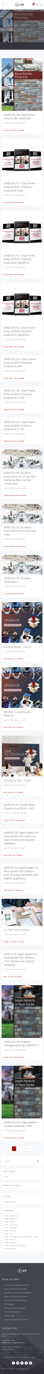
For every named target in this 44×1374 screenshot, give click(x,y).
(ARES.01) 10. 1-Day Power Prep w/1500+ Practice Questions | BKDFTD (19, 259)
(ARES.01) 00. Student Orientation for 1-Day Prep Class (20, 531)
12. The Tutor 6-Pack (16, 929)
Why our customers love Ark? (15, 1297)
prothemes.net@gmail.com (13, 1343)
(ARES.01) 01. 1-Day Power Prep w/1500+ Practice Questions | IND (19, 187)
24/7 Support (9, 1304)
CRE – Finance (10, 1231)
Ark (3, 30)
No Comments (20, 130)
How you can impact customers (16, 1285)
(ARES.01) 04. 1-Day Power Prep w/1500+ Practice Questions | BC (20, 363)
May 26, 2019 (13, 1057)
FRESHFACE (16, 1357)
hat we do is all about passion (15, 1300)
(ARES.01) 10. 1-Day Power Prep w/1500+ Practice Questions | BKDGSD (19, 331)
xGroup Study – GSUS (17, 780)
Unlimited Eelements (12, 1312)
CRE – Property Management (16, 1246)
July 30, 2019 (13, 942)
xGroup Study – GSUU (17, 646)
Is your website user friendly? (15, 1289)
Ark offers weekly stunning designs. (18, 1293)
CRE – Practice (10, 1240)
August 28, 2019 (14, 495)
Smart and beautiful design (14, 1308)
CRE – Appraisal (10, 1219)
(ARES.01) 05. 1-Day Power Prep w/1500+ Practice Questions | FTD (20, 425)
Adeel (5, 593)
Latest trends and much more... (16, 1320)
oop (6, 1177)
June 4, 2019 (10, 977)
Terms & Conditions (8, 1369)
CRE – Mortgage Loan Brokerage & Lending (21, 1237)
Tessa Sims (6, 130)
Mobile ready (9, 1316)
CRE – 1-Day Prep (11, 1216)
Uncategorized (10, 1249)
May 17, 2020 (13, 202)
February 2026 (10, 1202)
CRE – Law (9, 1234)
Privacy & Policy (22, 1369)
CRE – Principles (11, 1243)
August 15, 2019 (11, 658)
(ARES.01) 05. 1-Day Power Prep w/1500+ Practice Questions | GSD (20, 394)
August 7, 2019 (14, 820)
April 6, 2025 (13, 130)
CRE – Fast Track (11, 1228)
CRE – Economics (11, 1225)
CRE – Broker (10, 1222)
